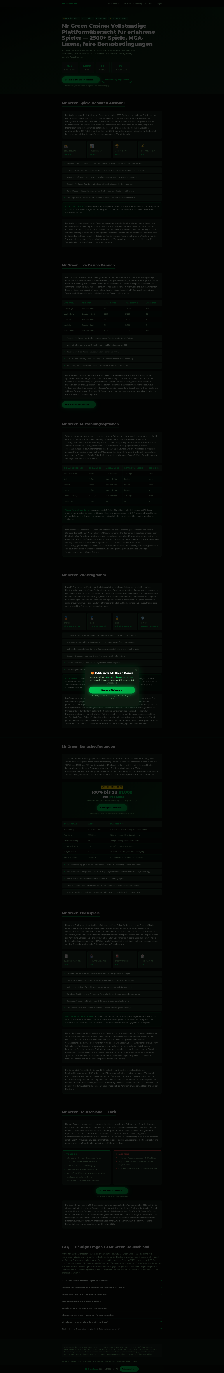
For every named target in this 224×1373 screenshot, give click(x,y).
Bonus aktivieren (110, 690)
